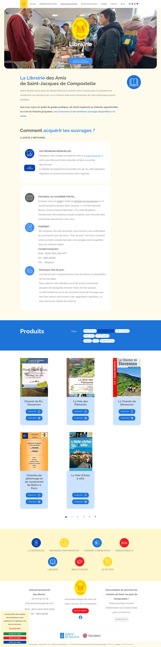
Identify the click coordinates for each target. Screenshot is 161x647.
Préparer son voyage (48, 4)
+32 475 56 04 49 (39, 598)
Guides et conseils (122, 331)
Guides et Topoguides (105, 331)
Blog (123, 4)
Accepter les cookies (15, 633)
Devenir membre (80, 610)
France (95, 341)
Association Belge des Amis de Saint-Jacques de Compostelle (89, 644)
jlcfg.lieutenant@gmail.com (39, 603)
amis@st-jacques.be (39, 589)
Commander (32, 418)
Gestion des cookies (15, 642)
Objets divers (89, 336)
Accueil (33, 4)
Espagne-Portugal (107, 341)
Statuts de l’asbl (43, 644)
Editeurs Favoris (90, 331)
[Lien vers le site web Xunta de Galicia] (71, 635)
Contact (114, 4)
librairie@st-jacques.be (86, 201)
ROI (49, 644)
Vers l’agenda (29, 167)
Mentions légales (33, 644)
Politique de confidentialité (59, 644)
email (59, 201)
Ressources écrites (69, 4)
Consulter (32, 411)
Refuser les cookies (15, 638)
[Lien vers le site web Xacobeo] (92, 635)
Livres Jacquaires (102, 336)
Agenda (104, 4)
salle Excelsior (93, 155)
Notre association (89, 4)
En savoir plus (121, 619)
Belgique (88, 341)
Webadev (117, 644)
